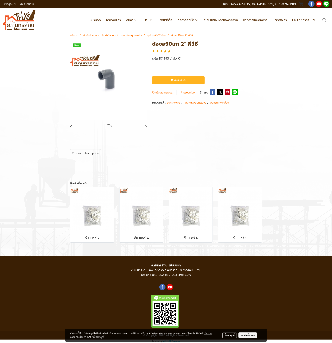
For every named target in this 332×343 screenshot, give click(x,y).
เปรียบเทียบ (188, 93)
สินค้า (130, 20)
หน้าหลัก (95, 20)
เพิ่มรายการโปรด (164, 93)
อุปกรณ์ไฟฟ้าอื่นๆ (219, 103)
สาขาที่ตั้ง (166, 20)
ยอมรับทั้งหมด (248, 335)
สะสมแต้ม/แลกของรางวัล (221, 20)
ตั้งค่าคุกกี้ (229, 335)
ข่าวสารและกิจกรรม (256, 20)
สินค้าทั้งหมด (174, 103)
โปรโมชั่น (148, 20)
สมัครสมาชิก (27, 4)
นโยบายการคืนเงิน (304, 20)
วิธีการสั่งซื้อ (186, 20)
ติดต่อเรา (281, 20)
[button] (324, 20)
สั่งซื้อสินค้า (179, 80)
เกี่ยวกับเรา (113, 20)
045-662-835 (240, 4)
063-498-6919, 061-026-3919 (274, 4)
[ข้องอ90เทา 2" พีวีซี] (108, 80)
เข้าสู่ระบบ (10, 4)
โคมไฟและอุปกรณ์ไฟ (196, 103)
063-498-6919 (181, 275)
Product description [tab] (85, 153)
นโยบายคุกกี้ (98, 336)
